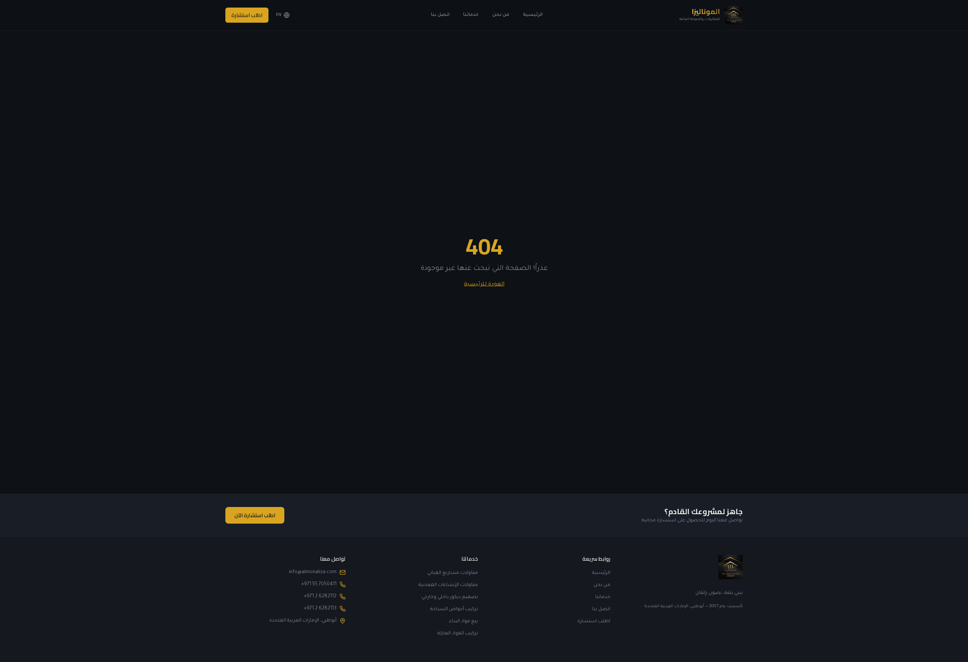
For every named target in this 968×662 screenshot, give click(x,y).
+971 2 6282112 (320, 596)
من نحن (500, 15)
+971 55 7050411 (319, 584)
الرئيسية (533, 15)
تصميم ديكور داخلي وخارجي (450, 597)
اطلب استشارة (246, 15)
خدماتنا (471, 15)
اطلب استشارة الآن (254, 515)
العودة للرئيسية (484, 285)
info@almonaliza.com (313, 572)
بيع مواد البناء (463, 621)
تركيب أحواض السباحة (454, 609)
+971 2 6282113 (320, 608)
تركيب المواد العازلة (457, 633)
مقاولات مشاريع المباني (452, 573)
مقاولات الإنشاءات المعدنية (448, 585)
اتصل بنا (440, 15)
